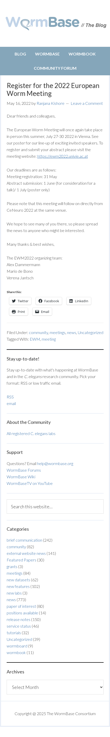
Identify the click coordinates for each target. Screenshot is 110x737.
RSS (10, 396)
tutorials (14, 632)
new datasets (18, 579)
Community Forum (55, 68)
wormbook (16, 652)
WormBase (47, 53)
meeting (49, 339)
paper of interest (21, 606)
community (38, 332)
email (11, 403)
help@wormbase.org (55, 463)
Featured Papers (21, 559)
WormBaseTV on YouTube (30, 483)
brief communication (24, 540)
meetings (57, 332)
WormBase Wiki (21, 476)
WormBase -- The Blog (57, 23)
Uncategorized (90, 332)
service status (19, 626)
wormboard (17, 645)
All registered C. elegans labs (31, 433)
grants (12, 566)
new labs (14, 592)
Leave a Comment (87, 103)
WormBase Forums (24, 470)
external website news (26, 553)
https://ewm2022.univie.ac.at (62, 156)
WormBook (82, 53)
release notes (18, 619)
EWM (35, 339)
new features (18, 586)
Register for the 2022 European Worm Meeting (53, 89)
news (71, 332)
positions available (22, 612)
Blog (20, 53)
